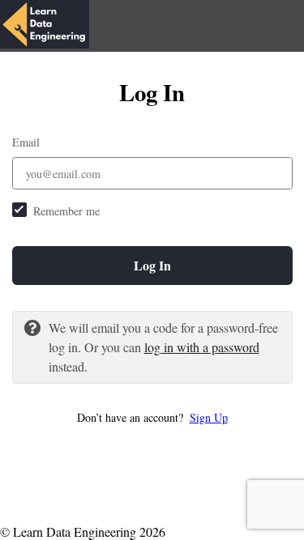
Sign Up (209, 417)
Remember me (66, 211)
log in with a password (201, 346)
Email (26, 142)
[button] (152, 417)
